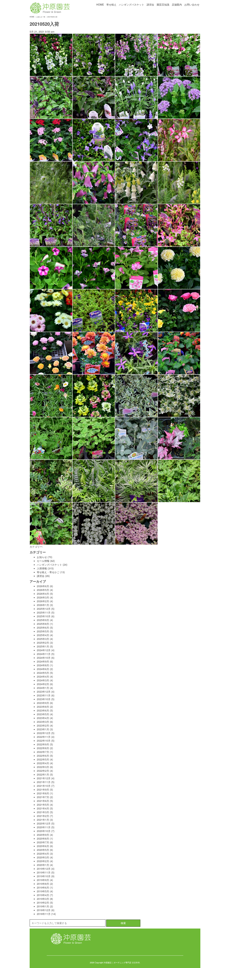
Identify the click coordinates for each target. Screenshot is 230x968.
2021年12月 (43, 778)
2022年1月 (43, 774)
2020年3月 (43, 857)
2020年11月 (43, 827)
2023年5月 (43, 714)
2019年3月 (43, 899)
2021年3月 (43, 812)
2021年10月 (43, 786)
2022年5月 (43, 759)
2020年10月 (43, 831)
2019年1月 (43, 906)
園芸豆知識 (163, 4)
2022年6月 (43, 755)
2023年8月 (43, 706)
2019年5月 (43, 891)
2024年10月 (43, 657)
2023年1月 (43, 729)
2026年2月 (43, 601)
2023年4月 (43, 718)
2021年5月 (43, 804)
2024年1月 (43, 688)
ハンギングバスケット (131, 4)
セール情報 (43, 561)
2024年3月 (43, 680)
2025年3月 (43, 639)
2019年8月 (43, 883)
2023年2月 (43, 725)
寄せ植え (111, 4)
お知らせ (42, 557)
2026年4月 (43, 593)
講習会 (150, 4)
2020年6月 (43, 846)
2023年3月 (43, 721)
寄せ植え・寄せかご (48, 572)
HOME (100, 4)
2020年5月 (43, 850)
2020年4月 (43, 853)
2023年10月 (43, 699)
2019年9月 (43, 880)
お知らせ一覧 (40, 17)
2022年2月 (43, 770)
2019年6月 (43, 887)
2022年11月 (43, 737)
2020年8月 (43, 838)
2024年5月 (43, 673)
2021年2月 (43, 816)
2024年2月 (43, 684)
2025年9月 (43, 620)
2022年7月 (43, 752)
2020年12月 (43, 823)
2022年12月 (43, 733)
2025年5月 (43, 631)
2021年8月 (43, 793)
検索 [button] (123, 923)
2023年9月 (43, 703)
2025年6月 (43, 627)
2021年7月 (43, 797)
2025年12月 (43, 608)
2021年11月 (43, 782)
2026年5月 (43, 590)
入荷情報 (42, 568)
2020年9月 (43, 835)
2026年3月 (43, 597)
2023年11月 (43, 695)
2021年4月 (43, 808)
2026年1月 (43, 605)
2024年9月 (43, 661)
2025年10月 (43, 616)
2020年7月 (43, 842)
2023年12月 (43, 691)
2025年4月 (43, 635)
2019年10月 (43, 876)
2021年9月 (43, 789)
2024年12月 (43, 650)
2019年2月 (43, 902)
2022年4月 (43, 763)
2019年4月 (43, 895)
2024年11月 (43, 654)
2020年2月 (43, 861)
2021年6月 (43, 801)
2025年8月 (43, 624)
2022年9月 (43, 744)
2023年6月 (43, 710)
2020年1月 (43, 865)
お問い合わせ (191, 4)
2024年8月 (43, 665)
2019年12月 (43, 868)
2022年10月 (43, 740)
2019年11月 (43, 872)
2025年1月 (43, 646)
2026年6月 (43, 586)
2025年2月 (43, 642)
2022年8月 (43, 748)
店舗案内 (177, 4)
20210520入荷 (44, 23)
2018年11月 (43, 914)
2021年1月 (43, 819)
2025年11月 (43, 612)
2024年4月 (43, 676)
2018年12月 (43, 910)
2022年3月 (43, 767)
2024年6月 (43, 669)
